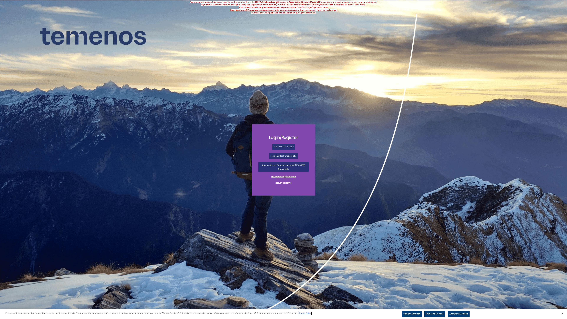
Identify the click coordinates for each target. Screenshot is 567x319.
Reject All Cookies (435, 313)
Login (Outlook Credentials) (283, 156)
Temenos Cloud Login (283, 146)
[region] (283, 314)
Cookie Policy (304, 313)
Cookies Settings (411, 313)
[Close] (562, 313)
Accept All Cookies (458, 313)
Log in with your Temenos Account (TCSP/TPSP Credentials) (283, 167)
